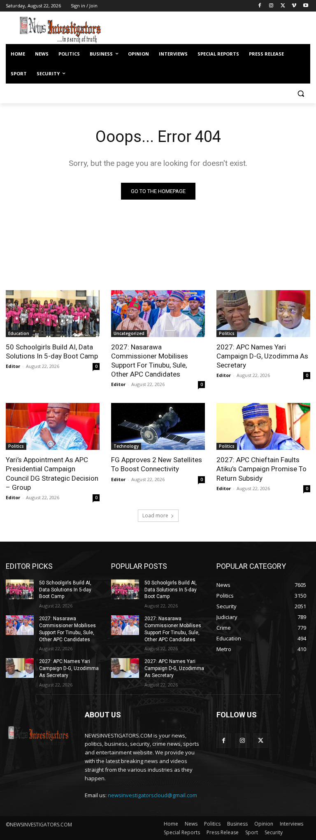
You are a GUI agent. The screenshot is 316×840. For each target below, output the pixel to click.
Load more (155, 515)
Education (18, 333)
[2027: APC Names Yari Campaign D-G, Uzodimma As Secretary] (263, 313)
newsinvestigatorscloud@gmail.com (152, 795)
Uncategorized (129, 333)
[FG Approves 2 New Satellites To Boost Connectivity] (158, 426)
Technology (126, 446)
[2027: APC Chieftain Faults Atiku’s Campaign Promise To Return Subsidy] (263, 426)
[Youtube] (305, 6)
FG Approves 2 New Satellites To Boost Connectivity (156, 464)
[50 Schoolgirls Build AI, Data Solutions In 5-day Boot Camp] (53, 313)
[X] (283, 6)
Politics (227, 333)
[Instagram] (271, 6)
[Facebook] (260, 6)
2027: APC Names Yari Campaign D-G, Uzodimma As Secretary (262, 356)
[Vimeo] (294, 6)
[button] (300, 93)
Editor (13, 366)
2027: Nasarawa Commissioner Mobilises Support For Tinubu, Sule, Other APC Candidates (149, 360)
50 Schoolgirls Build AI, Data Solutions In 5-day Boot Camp (52, 351)
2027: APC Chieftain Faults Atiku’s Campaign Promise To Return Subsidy (261, 469)
